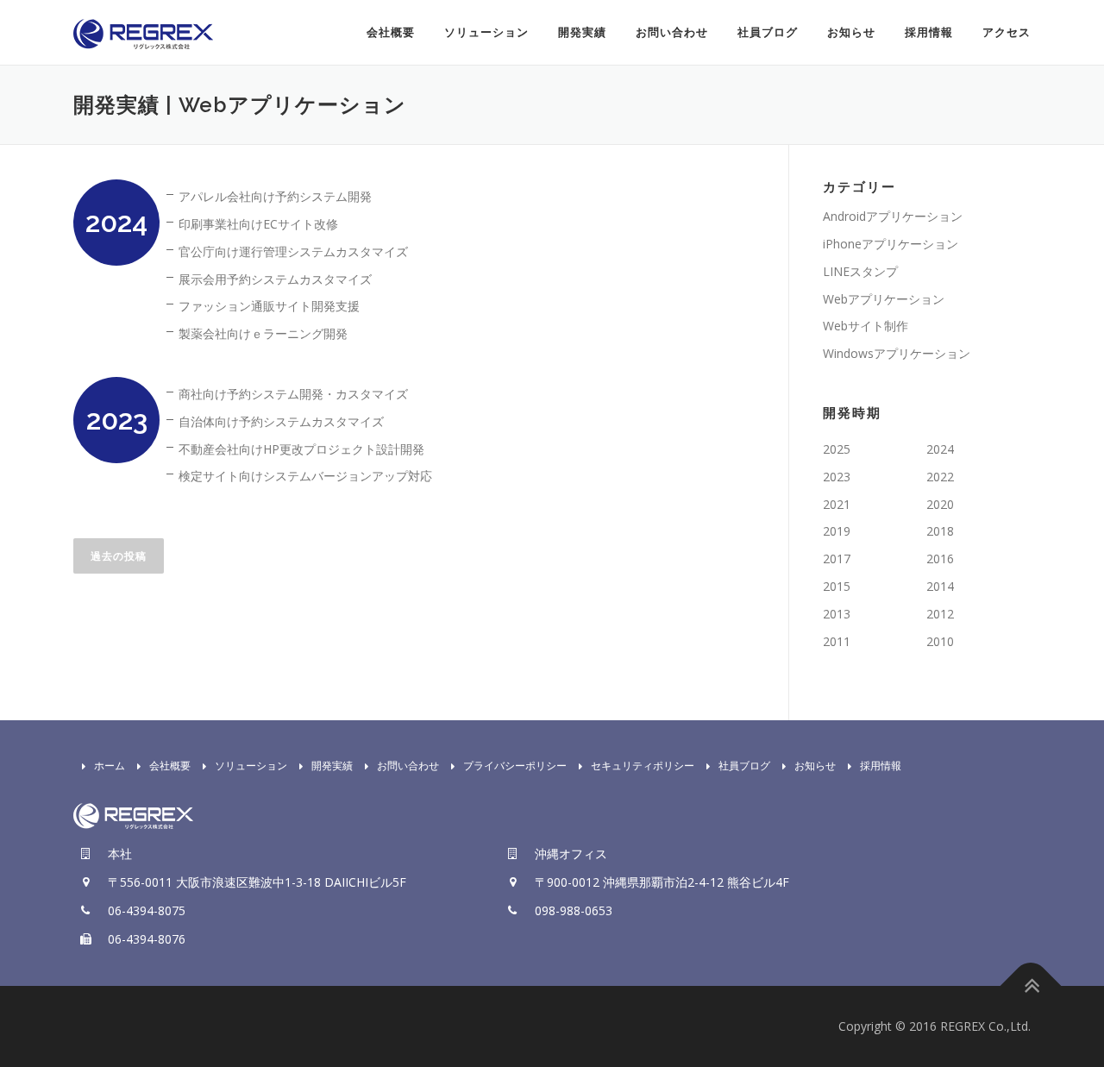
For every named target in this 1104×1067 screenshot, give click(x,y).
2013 (836, 614)
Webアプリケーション (883, 299)
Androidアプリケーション (893, 216)
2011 (836, 641)
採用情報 (929, 32)
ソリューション (486, 32)
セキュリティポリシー (642, 765)
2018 (940, 531)
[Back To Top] (1031, 986)
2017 (836, 558)
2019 (836, 531)
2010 (940, 641)
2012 (940, 614)
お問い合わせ (672, 32)
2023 (836, 476)
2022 (940, 476)
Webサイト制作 (865, 325)
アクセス (1006, 32)
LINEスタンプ (860, 271)
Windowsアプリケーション (896, 353)
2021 (836, 504)
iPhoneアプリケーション (890, 243)
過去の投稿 (119, 556)
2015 (836, 586)
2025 (836, 449)
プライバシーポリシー (515, 765)
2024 (940, 449)
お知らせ (851, 32)
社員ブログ (767, 32)
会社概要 (391, 32)
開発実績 (582, 32)
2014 (940, 586)
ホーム (109, 765)
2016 (940, 558)
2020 (940, 504)
